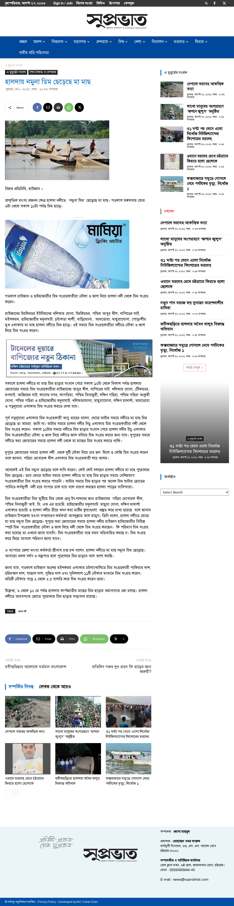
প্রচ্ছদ (23, 41)
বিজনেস (58, 41)
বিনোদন (158, 41)
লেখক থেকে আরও (55, 687)
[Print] (58, 107)
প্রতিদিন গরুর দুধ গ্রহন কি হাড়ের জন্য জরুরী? (121, 669)
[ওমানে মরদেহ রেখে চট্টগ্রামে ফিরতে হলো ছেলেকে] (28, 758)
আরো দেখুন (193, 367)
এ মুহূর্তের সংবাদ (16, 72)
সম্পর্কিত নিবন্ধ (21, 687)
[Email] (47, 107)
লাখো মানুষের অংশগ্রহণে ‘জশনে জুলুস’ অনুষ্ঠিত (205, 109)
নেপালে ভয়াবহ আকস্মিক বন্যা (25, 731)
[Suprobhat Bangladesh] (117, 21)
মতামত (179, 41)
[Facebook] (214, 3)
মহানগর (80, 41)
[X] (224, 3)
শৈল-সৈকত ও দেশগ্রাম (43, 72)
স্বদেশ (37, 41)
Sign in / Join (63, 3)
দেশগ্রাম (102, 41)
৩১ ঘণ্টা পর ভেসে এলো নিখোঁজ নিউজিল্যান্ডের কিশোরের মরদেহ (205, 133)
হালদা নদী (22, 611)
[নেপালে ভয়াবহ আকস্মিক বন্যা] (28, 711)
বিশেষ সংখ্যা (84, 3)
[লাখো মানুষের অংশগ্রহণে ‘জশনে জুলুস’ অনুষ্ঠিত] (78, 711)
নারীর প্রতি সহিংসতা (34, 52)
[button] (206, 3)
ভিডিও (101, 3)
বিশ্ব (121, 41)
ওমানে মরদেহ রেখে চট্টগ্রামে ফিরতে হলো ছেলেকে (207, 159)
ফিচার (199, 41)
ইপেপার (114, 3)
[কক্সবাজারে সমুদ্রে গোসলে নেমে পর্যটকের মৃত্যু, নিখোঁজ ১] (128, 758)
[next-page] (15, 793)
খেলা (137, 41)
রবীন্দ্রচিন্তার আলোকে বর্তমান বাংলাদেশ (35, 666)
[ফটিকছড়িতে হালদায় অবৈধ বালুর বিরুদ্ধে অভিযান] (78, 758)
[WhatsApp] (68, 107)
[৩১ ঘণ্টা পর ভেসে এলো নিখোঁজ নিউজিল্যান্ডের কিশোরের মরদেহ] (128, 711)
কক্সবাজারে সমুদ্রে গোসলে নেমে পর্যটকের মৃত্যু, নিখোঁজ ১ (207, 183)
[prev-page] (8, 793)
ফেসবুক (129, 3)
